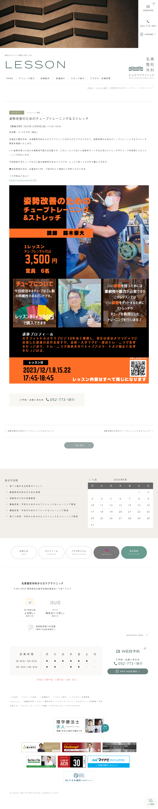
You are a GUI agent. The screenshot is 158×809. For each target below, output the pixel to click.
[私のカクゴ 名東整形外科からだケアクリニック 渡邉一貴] (41, 747)
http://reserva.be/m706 (23, 180)
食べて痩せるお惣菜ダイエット (26, 486)
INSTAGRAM (73, 706)
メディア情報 (41, 706)
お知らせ (24, 552)
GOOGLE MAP (134, 635)
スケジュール (51, 552)
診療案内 (45, 78)
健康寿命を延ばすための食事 (25, 492)
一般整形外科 (28, 701)
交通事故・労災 (96, 701)
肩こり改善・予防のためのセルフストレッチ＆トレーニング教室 (44, 516)
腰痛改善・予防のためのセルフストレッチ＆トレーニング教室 (43, 504)
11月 (94, 480)
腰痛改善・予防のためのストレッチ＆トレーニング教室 (39, 510)
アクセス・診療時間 (100, 78)
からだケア (81, 701)
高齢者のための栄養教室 (23, 498)
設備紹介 (60, 78)
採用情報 (134, 552)
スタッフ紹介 (78, 78)
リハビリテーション (64, 701)
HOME (9, 78)
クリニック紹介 (27, 78)
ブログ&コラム (78, 552)
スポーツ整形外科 (45, 701)
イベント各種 (101, 88)
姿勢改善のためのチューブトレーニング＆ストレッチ (31, 431)
